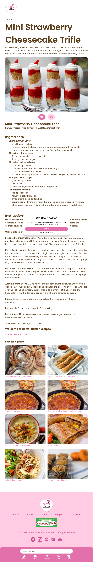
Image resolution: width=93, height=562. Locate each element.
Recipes (59, 514)
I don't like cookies (46, 232)
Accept (46, 229)
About (30, 514)
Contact (75, 514)
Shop (44, 514)
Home (16, 514)
